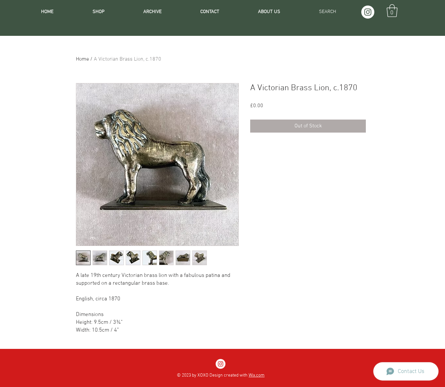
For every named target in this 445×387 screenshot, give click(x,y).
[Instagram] (367, 12)
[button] (392, 10)
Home (82, 59)
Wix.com (257, 375)
